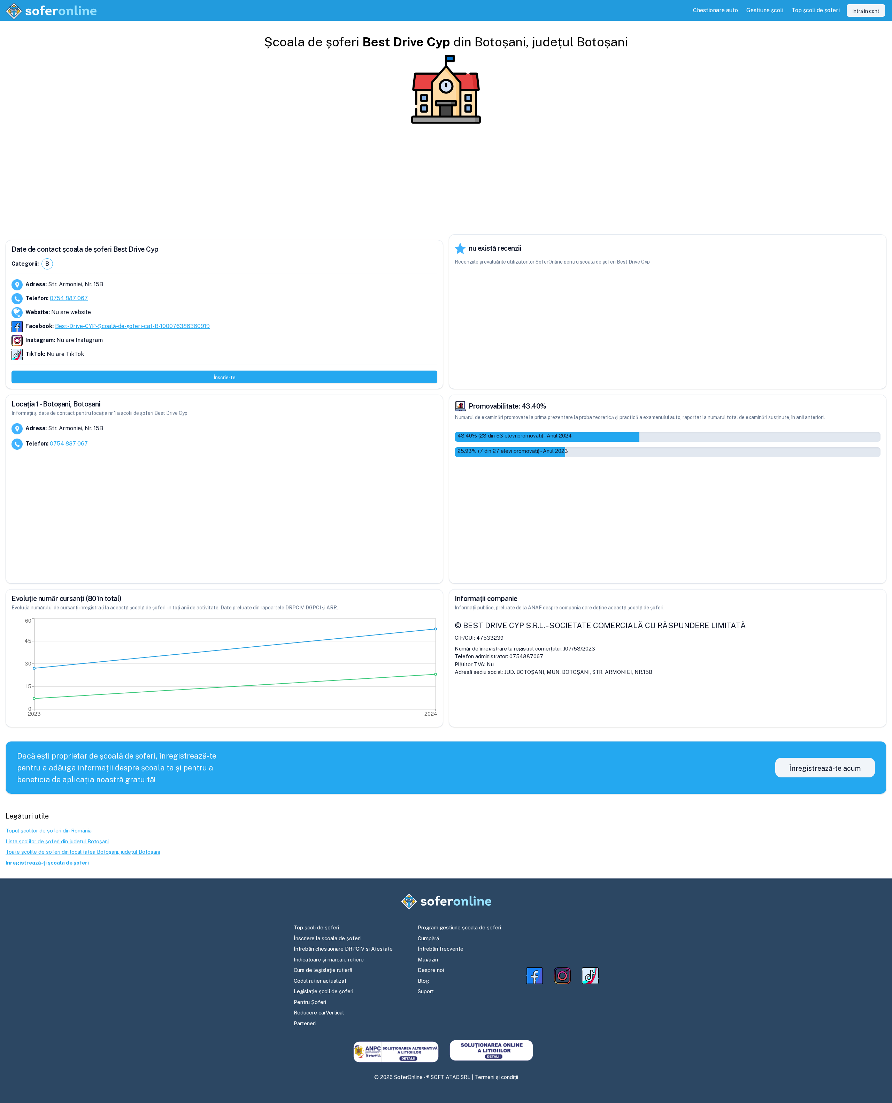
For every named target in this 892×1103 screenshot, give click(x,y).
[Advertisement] (446, 179)
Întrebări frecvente (440, 949)
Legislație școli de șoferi (323, 991)
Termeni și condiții (496, 1077)
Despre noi (431, 970)
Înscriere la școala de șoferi (327, 938)
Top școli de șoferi (316, 927)
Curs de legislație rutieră (323, 970)
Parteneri (305, 1023)
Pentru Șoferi (310, 1002)
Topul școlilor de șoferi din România (49, 831)
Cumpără (428, 938)
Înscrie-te (225, 377)
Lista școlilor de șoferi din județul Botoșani (57, 841)
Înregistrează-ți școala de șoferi (47, 863)
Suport (426, 991)
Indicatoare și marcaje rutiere (329, 960)
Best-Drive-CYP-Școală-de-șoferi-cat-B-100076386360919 (132, 326)
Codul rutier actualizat (320, 981)
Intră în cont (865, 11)
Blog (423, 981)
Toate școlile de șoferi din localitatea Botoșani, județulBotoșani (83, 852)
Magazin (428, 960)
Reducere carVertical (319, 1012)
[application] (224, 669)
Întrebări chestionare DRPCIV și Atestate (343, 949)
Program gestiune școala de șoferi (459, 927)
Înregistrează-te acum (825, 768)
